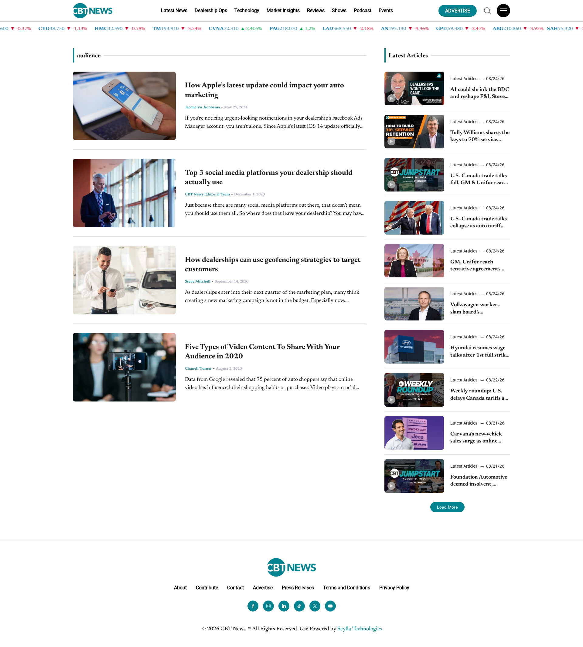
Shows (339, 10)
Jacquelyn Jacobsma (202, 107)
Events (386, 10)
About (180, 588)
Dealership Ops (211, 10)
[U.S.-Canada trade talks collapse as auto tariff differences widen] (414, 218)
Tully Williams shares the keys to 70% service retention (480, 137)
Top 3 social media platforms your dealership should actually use (269, 177)
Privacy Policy (394, 588)
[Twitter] (314, 606)
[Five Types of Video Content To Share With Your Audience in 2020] (124, 367)
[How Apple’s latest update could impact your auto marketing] (124, 106)
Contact (235, 588)
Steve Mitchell (197, 281)
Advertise (263, 588)
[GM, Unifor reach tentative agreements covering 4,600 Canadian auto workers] (414, 261)
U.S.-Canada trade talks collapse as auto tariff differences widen (478, 223)
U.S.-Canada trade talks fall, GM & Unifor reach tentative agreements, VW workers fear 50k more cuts (478, 180)
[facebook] (252, 606)
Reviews (316, 10)
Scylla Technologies (359, 629)
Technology (246, 10)
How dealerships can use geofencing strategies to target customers (272, 264)
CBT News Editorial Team (207, 194)
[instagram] (268, 606)
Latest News (174, 10)
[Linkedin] (283, 606)
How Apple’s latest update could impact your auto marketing (264, 90)
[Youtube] (330, 606)
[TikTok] (299, 606)
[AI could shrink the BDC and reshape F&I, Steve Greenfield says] (414, 88)
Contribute (207, 588)
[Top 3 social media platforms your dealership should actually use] (124, 193)
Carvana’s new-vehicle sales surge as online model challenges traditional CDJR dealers (480, 438)
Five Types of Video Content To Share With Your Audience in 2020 (262, 352)
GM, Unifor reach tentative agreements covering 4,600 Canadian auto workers (478, 266)
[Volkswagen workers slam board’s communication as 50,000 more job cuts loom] (414, 303)
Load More (447, 507)
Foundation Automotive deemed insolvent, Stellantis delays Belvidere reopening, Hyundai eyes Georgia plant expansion (478, 481)
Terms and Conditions (346, 588)
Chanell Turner (198, 369)
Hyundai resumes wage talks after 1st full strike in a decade (479, 352)
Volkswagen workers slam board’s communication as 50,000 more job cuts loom (475, 309)
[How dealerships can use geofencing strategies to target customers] (124, 280)
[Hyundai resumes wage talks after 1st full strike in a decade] (414, 347)
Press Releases (298, 588)
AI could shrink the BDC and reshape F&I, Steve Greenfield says (479, 94)
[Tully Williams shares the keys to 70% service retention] (414, 131)
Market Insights (283, 10)
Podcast (362, 10)
